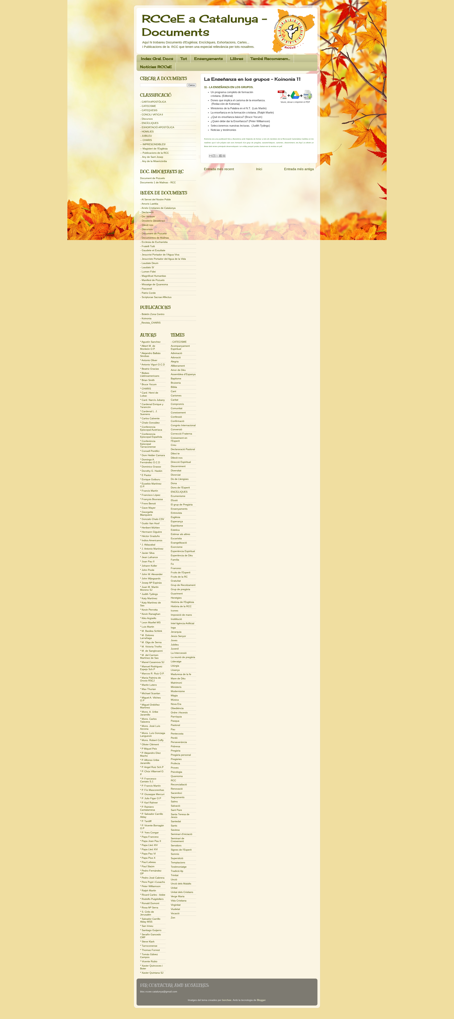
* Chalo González (150, 422)
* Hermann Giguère (151, 532)
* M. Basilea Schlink (151, 631)
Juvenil (175, 648)
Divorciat (176, 475)
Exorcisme (176, 547)
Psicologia (176, 772)
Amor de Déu (178, 370)
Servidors (176, 845)
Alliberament (178, 365)
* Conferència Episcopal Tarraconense (148, 444)
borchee (226, 1000)
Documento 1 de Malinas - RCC (158, 182)
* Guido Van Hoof (149, 523)
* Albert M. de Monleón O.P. (147, 347)
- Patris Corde (148, 293)
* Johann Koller (148, 565)
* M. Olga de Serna (151, 642)
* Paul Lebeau (148, 862)
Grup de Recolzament (183, 585)
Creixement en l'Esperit (179, 439)
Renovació (177, 788)
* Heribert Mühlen (150, 527)
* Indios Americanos (151, 540)
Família (175, 559)
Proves (175, 767)
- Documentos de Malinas (154, 237)
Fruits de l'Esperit (180, 572)
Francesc (176, 568)
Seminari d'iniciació (181, 834)
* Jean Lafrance (149, 557)
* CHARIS (145, 388)
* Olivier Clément (149, 744)
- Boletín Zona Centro (152, 314)
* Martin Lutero (148, 685)
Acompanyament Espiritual (180, 347)
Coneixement (178, 412)
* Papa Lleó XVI (149, 849)
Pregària (175, 750)
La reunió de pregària (183, 657)
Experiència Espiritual (183, 551)
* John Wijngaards (150, 578)
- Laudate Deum (149, 263)
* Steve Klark (147, 941)
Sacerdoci (176, 793)
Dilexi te (175, 453)
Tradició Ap (177, 871)
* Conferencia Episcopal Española (151, 435)
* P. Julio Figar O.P (150, 798)
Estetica (175, 530)
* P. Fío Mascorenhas (152, 790)
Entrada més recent (219, 169)
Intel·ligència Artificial (182, 623)
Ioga (173, 627)
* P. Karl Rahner (149, 802)
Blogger (261, 1000)
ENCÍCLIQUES (179, 492)
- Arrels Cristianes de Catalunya (158, 208)
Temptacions (178, 862)
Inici (259, 169)
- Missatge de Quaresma (154, 284)
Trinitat (174, 875)
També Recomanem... (270, 58)
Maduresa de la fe (181, 674)
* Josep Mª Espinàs (151, 582)
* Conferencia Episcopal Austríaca (151, 428)
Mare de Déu (178, 678)
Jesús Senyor (178, 636)
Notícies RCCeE (156, 67)
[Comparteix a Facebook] (220, 156)
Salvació (175, 805)
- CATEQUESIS (148, 110)
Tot (184, 58)
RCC (173, 780)
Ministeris (176, 687)
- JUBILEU (146, 136)
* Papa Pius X (147, 858)
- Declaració (147, 212)
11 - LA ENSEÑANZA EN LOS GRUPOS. (229, 87)
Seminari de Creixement (177, 840)
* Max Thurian (148, 689)
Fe (172, 564)
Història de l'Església (182, 602)
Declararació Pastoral (183, 449)
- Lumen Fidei (148, 271)
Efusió (174, 500)
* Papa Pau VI (148, 853)
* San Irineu (146, 926)
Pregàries (176, 759)
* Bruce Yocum (148, 384)
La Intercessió (179, 653)
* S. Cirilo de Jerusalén (147, 913)
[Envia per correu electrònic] (210, 156)
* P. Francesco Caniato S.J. (148, 780)
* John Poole (147, 570)
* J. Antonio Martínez (151, 548)
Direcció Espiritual (181, 462)
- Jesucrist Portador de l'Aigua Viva (159, 254)
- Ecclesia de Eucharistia (154, 242)
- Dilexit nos (146, 225)
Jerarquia (176, 632)
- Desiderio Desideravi (152, 220)
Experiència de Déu (182, 555)
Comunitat (176, 408)
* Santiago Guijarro (150, 930)
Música (175, 699)
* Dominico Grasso (150, 466)
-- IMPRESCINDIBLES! (153, 144)
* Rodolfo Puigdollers (152, 899)
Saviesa (175, 830)
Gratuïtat (176, 581)
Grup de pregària (180, 589)
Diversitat (176, 470)
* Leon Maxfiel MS (150, 622)
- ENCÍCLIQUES (149, 123)
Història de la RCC (181, 606)
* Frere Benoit (148, 503)
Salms (174, 801)
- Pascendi (146, 288)
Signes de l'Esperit (181, 849)
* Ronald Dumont (149, 903)
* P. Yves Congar (149, 832)
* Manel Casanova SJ (152, 662)
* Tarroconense (148, 946)
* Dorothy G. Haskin (151, 471)
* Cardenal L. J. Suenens (148, 413)
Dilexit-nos (176, 457)
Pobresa (175, 746)
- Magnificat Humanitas (153, 276)
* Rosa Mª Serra (149, 907)
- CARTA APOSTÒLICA (153, 102)
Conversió (176, 429)
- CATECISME (148, 106)
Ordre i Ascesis (179, 712)
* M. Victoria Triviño (151, 646)
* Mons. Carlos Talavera (148, 720)
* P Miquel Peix (148, 748)
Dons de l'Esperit (180, 487)
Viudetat (175, 909)
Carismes (176, 395)
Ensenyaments (208, 58)
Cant (173, 391)
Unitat (174, 888)
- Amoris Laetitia (149, 203)
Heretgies (176, 598)
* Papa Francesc (149, 837)
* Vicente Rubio (148, 961)
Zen (173, 917)
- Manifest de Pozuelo (152, 280)
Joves (174, 640)
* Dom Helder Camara (152, 455)
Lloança (175, 670)
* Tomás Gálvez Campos (149, 956)
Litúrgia (175, 665)
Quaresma (177, 776)
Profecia (175, 763)
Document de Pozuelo (152, 178)
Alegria (175, 361)
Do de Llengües (180, 479)
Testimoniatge (179, 866)
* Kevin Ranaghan (150, 614)
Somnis (175, 854)
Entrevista (176, 513)
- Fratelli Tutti (147, 246)
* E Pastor (145, 475)
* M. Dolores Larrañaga (147, 636)
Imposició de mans (181, 615)
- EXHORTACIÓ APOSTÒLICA (157, 127)
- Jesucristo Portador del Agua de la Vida (163, 259)
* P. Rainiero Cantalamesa (147, 808)
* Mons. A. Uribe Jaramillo (149, 713)
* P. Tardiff (145, 821)
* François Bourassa (151, 499)
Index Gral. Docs (157, 58)
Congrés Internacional (183, 425)
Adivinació (176, 353)
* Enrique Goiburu (150, 479)
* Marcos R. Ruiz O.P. (152, 673)
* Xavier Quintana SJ (151, 972)
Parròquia (176, 716)
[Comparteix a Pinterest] (224, 156)
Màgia (174, 695)
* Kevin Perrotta (149, 609)
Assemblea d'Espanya (183, 374)
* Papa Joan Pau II (150, 841)
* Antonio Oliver (148, 360)
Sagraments (177, 797)
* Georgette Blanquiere (146, 513)
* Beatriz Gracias (149, 368)
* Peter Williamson (150, 886)
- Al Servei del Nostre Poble (155, 199)
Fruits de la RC (179, 576)
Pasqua (175, 721)
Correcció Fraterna (181, 433)
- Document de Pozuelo (153, 233)
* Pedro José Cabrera (152, 877)
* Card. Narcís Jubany (152, 400)
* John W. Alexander (151, 574)
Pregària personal (181, 755)
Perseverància (179, 742)
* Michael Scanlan (150, 693)
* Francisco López (150, 495)
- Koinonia (145, 318)
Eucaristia (176, 538)
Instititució (176, 619)
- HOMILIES (147, 131)
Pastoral (175, 725)
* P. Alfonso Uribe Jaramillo (149, 761)
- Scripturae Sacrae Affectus (155, 297)
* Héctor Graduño (150, 536)
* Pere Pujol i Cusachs (152, 882)
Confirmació (177, 421)
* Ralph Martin (148, 890)
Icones (174, 610)
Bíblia (174, 387)
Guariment (177, 593)
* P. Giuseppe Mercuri (152, 794)
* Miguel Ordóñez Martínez (150, 706)
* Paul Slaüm (147, 866)
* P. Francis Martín (150, 785)
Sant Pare (176, 810)
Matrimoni (176, 682)
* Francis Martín (149, 490)
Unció (174, 879)
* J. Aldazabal (147, 544)
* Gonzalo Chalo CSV (152, 519)
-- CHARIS (146, 140)
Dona (174, 483)
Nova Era (176, 704)
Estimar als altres (180, 534)
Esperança (177, 521)
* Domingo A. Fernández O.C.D (150, 461)
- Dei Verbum (147, 216)
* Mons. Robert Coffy (152, 740)
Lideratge (176, 661)
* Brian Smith (147, 380)
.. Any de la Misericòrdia (153, 161)
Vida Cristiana (178, 900)
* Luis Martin (147, 626)
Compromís (177, 404)
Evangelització (179, 542)
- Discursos (146, 119)
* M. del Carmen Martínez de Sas (149, 656)
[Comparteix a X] (217, 156)
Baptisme (176, 378)
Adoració (176, 357)
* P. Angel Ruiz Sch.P (152, 767)
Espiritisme (177, 525)
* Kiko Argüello (148, 618)
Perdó (174, 738)
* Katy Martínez (148, 598)
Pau (173, 729)
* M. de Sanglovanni (151, 651)
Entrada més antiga (299, 169)
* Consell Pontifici (149, 451)
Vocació (175, 913)
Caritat (174, 400)
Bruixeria (176, 383)
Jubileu (175, 644)
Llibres (236, 58)
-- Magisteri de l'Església (154, 148)
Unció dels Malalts (181, 883)
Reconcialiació (179, 784)
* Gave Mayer (148, 507)
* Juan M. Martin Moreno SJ (149, 588)
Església (175, 517)
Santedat (176, 821)
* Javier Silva (147, 553)
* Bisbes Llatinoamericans (149, 374)
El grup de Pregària (182, 504)
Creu (173, 445)
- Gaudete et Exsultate (152, 250)
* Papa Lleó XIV (149, 845)
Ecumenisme (178, 496)
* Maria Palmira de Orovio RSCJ (150, 679)
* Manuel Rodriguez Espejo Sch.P (151, 668)
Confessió (176, 417)
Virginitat (176, 905)
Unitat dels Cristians (182, 892)
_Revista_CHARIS (150, 322)
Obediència (177, 708)
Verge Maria (177, 896)
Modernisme (178, 691)
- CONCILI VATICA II (151, 114)
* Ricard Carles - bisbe (152, 894)
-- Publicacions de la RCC (154, 153)
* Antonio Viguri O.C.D (152, 364)
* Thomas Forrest (150, 950)
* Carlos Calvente (150, 418)
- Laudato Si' (147, 267)
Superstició (177, 858)
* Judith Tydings (149, 594)
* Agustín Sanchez (150, 342)
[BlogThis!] (214, 156)
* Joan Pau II (147, 561)
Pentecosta (177, 733)
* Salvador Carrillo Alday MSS (150, 920)
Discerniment (178, 466)
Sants (174, 825)
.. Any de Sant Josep (151, 157)
